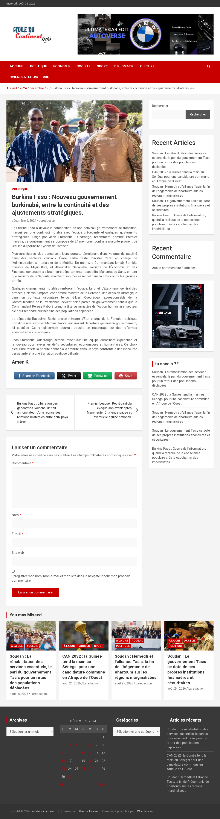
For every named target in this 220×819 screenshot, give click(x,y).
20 (90, 761)
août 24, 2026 (176, 688)
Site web (18, 553)
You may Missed (25, 614)
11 (76, 753)
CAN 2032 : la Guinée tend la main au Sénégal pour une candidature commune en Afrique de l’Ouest (180, 176)
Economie (61, 66)
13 (90, 753)
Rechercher (160, 106)
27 (90, 769)
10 (70, 753)
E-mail (17, 534)
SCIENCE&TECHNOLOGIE (29, 77)
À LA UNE (17, 646)
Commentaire (23, 463)
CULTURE (147, 66)
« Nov (64, 785)
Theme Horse (88, 811)
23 (63, 769)
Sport (102, 66)
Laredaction (47, 220)
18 (76, 761)
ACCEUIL (32, 646)
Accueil (17, 66)
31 (70, 777)
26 (83, 769)
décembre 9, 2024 (24, 220)
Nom (16, 515)
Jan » (103, 785)
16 (63, 761)
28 (96, 769)
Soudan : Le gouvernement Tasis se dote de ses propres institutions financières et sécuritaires (181, 205)
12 (83, 753)
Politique (38, 66)
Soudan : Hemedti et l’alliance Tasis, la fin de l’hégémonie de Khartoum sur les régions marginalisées (181, 191)
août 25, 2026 (71, 683)
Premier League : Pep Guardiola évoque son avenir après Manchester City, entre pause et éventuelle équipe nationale (109, 410)
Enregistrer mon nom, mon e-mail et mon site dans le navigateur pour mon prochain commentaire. (71, 578)
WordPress (145, 811)
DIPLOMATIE (124, 66)
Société (83, 66)
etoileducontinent (44, 811)
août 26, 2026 (19, 694)
